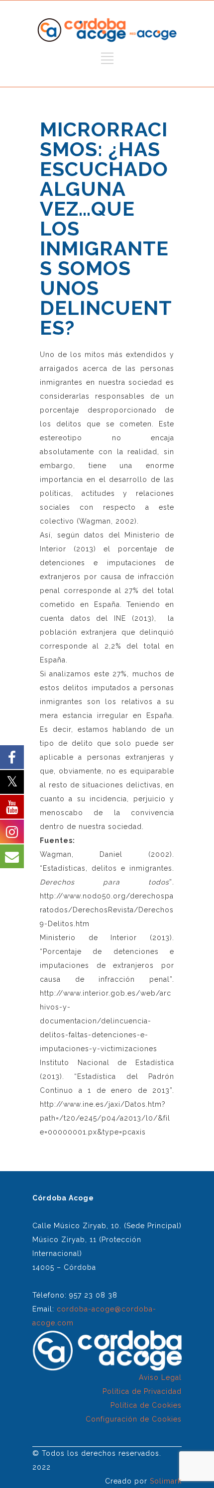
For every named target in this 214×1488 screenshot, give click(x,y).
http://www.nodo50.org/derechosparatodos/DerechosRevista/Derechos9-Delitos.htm (107, 910)
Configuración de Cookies (134, 1419)
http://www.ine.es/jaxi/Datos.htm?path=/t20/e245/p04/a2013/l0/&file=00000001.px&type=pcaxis (105, 1118)
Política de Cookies (146, 1405)
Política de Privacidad (142, 1391)
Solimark (166, 1481)
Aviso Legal (160, 1377)
